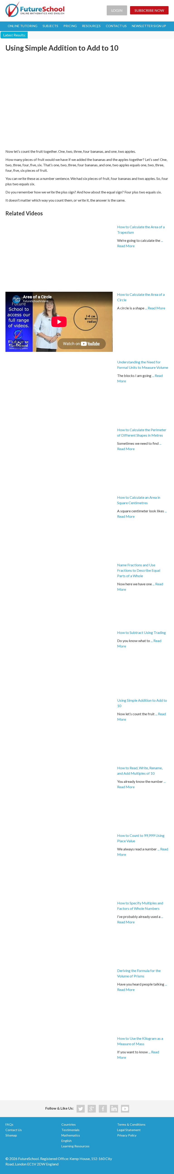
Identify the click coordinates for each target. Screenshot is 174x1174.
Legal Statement (129, 1130)
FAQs (9, 1124)
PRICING (70, 26)
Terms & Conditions (131, 1124)
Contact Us (13, 1130)
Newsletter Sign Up (149, 26)
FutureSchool (34, 9)
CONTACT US (116, 26)
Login (117, 10)
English (66, 1141)
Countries (68, 1124)
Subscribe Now (149, 10)
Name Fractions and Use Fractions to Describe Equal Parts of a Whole (138, 570)
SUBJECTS (50, 26)
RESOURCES (91, 26)
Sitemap (11, 1135)
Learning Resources (75, 1146)
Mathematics (70, 1135)
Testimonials (70, 1130)
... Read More (155, 308)
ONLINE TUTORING (22, 26)
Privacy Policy (126, 1135)
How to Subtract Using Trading (141, 632)
